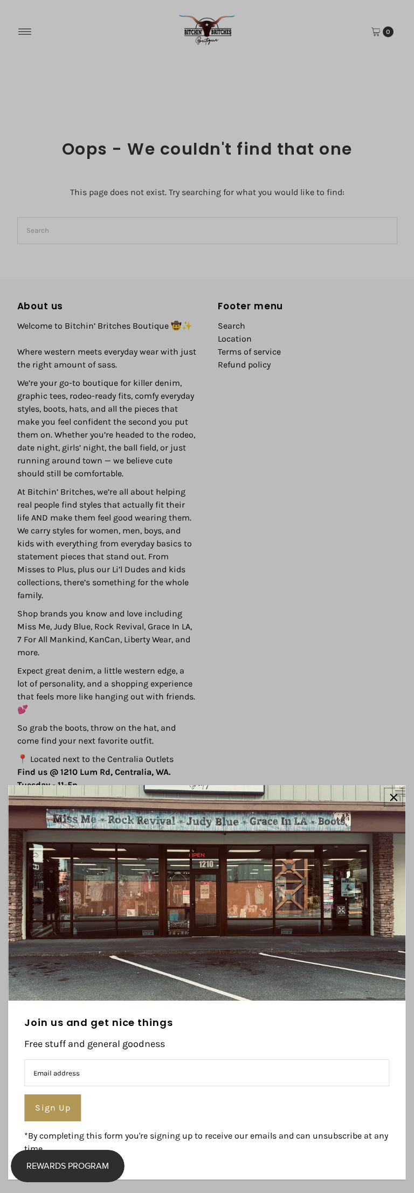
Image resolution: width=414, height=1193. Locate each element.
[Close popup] (393, 797)
